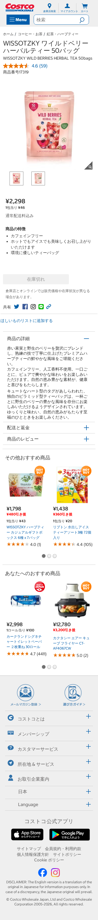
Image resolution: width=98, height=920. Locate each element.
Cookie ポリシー (49, 859)
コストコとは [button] (31, 719)
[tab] (49, 718)
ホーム (8, 34)
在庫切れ (36, 279)
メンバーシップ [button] (33, 734)
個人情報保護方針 (33, 854)
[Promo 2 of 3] (49, 556)
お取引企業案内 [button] (33, 779)
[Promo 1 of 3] (43, 556)
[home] (20, 7)
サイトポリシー (67, 854)
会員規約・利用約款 (63, 848)
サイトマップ (29, 848)
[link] (17, 306)
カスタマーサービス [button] (38, 749)
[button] (84, 19)
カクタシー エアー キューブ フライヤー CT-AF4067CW (71, 643)
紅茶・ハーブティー (62, 34)
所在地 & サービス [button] (36, 764)
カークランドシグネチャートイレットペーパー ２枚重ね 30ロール (24, 641)
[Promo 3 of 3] (55, 556)
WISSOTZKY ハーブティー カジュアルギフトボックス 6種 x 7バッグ (25, 532)
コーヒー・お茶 (30, 34)
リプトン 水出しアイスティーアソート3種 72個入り (72, 532)
